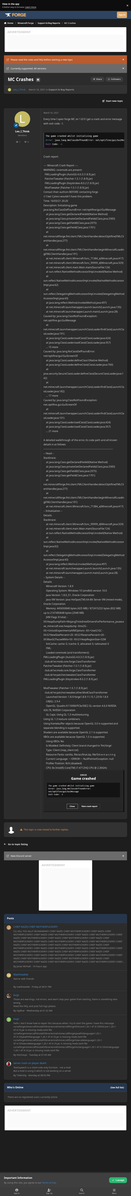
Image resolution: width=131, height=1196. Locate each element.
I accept (120, 1180)
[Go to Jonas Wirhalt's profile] (9, 927)
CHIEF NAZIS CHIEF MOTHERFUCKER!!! (35, 927)
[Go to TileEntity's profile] (9, 1064)
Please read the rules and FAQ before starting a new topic (42, 59)
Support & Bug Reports (61, 89)
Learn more (6, 5)
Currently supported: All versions (28, 68)
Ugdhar (21, 1010)
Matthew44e (20, 974)
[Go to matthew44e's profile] (9, 975)
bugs (16, 995)
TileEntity (22, 1075)
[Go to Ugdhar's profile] (9, 996)
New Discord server (21, 855)
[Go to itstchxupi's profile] (9, 1019)
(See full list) (117, 1087)
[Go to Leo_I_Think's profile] (9, 89)
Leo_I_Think (19, 89)
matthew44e (23, 986)
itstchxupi (22, 1054)
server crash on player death (29, 1063)
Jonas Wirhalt (24, 966)
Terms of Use (49, 1182)
